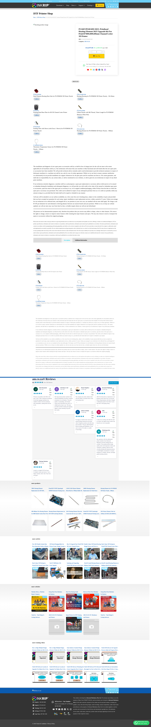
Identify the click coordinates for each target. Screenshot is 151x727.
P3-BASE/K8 (36, 110)
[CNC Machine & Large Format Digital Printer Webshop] (56, 713)
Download (59, 5)
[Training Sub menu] (93, 5)
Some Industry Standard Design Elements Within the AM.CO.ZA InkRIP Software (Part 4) (74, 649)
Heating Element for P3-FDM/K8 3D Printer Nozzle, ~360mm (109, 489)
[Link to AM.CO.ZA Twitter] (115, 7)
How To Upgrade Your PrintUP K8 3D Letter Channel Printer (75, 545)
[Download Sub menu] (63, 5)
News (73, 5)
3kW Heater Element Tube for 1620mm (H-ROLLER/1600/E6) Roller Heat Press (108, 513)
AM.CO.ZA (87, 41)
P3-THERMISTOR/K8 (38, 145)
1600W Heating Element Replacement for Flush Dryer (90, 489)
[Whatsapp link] (84, 65)
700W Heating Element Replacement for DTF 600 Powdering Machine (37, 490)
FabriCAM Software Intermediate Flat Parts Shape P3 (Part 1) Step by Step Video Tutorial (109, 668)
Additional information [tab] (81, 240)
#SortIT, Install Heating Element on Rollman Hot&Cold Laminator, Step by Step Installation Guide (92, 564)
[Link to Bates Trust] (69, 713)
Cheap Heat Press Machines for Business (55, 593)
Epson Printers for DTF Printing (74, 615)
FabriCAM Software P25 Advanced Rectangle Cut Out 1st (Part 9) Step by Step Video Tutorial (92, 668)
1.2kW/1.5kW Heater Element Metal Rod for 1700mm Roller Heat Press (74, 490)
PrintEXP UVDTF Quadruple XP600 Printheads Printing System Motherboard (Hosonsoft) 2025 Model (91, 513)
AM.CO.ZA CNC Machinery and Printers (55, 616)
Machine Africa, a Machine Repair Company (37, 593)
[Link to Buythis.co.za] (108, 7)
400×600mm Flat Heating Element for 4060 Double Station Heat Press (39, 512)
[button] (141, 723)
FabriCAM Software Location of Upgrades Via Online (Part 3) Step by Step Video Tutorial (40, 668)
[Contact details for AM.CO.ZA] (111, 7)
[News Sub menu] (75, 5)
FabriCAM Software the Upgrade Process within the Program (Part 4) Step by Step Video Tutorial (110, 649)
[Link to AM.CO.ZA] (112, 5)
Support (81, 5)
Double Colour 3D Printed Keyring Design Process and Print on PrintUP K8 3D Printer (92, 545)
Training (89, 5)
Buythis (101, 5)
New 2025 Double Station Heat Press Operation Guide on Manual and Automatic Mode (40, 545)
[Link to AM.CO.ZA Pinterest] (96, 69)
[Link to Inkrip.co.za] (41, 5)
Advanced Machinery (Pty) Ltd (95, 707)
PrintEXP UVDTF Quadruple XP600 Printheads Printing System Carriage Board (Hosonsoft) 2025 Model (57, 490)
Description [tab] (67, 240)
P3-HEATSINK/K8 (37, 94)
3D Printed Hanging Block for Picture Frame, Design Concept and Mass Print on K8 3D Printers (58, 545)
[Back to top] (147, 718)
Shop (67, 5)
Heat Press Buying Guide (72, 591)
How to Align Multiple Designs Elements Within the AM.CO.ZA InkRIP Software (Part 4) (40, 649)
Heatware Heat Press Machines (90, 591)
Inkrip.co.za (113, 698)
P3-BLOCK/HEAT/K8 (81, 94)
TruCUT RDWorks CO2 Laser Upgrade (55, 564)
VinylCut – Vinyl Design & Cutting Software (37, 616)
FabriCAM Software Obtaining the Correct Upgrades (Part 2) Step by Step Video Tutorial (75, 668)
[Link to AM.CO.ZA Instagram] (105, 69)
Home (34, 17)
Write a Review (114, 382)
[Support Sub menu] (84, 5)
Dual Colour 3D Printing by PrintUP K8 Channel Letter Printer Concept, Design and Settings (109, 545)
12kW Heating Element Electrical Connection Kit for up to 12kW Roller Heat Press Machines (74, 513)
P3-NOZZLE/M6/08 (81, 110)
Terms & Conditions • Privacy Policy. (45, 723)
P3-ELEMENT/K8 (80, 129)
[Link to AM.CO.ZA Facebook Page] (113, 7)
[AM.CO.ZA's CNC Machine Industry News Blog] (65, 713)
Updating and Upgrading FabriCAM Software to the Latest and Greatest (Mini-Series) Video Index (75, 564)
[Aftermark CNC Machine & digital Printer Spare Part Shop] (61, 713)
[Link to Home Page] (38, 690)
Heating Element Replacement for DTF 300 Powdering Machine (57, 512)
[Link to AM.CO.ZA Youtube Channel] (118, 7)
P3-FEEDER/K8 (36, 126)
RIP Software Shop (41, 17)
